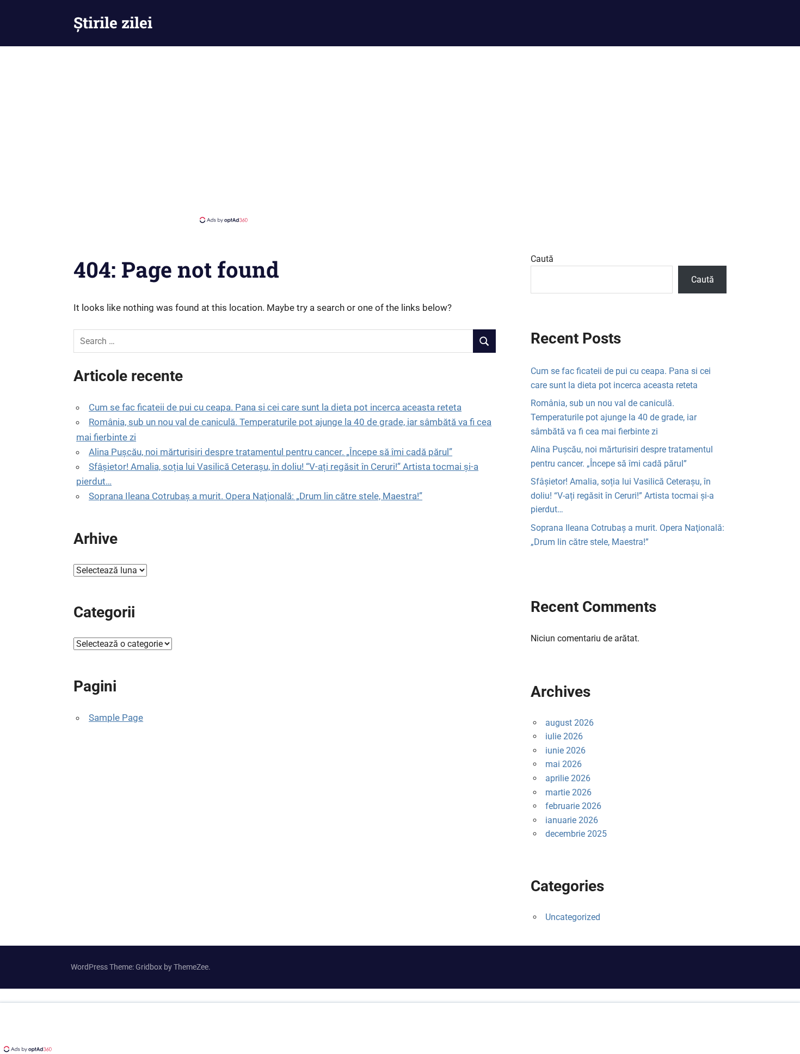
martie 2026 (568, 792)
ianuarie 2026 (571, 820)
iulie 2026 (564, 736)
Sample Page (116, 717)
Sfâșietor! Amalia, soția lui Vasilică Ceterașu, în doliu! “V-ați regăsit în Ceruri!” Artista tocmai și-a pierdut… (622, 495)
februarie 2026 (573, 806)
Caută (542, 259)
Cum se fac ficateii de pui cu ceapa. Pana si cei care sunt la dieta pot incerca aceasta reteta (275, 407)
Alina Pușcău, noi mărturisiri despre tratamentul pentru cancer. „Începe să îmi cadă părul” (270, 451)
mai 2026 (563, 764)
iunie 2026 (565, 750)
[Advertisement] (400, 133)
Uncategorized (572, 917)
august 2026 (569, 723)
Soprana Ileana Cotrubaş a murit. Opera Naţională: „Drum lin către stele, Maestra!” (255, 496)
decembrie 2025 (576, 834)
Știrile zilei (112, 23)
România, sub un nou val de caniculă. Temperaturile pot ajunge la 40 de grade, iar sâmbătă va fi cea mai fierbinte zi (614, 417)
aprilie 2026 (567, 778)
